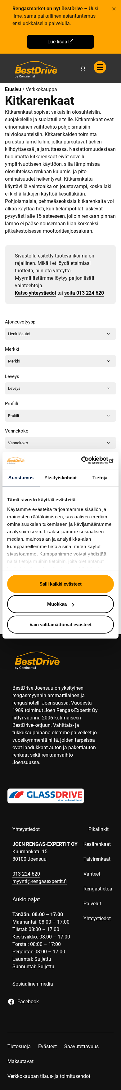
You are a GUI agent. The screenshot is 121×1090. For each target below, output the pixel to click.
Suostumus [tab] (21, 477)
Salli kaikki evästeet (60, 583)
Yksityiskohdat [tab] (60, 477)
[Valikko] (100, 67)
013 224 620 (26, 874)
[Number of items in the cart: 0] (82, 68)
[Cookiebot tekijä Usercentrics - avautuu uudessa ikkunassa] (87, 460)
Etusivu (13, 89)
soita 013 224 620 (84, 293)
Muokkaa (57, 604)
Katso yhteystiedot (35, 293)
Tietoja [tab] (99, 477)
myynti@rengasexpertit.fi (39, 881)
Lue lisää (57, 42)
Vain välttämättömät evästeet (60, 624)
